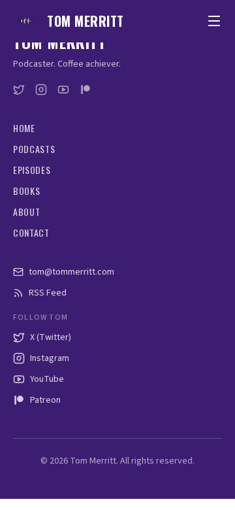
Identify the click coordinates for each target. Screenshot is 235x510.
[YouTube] (63, 89)
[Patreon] (85, 89)
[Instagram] (41, 89)
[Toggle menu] (214, 21)
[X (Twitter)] (19, 89)
